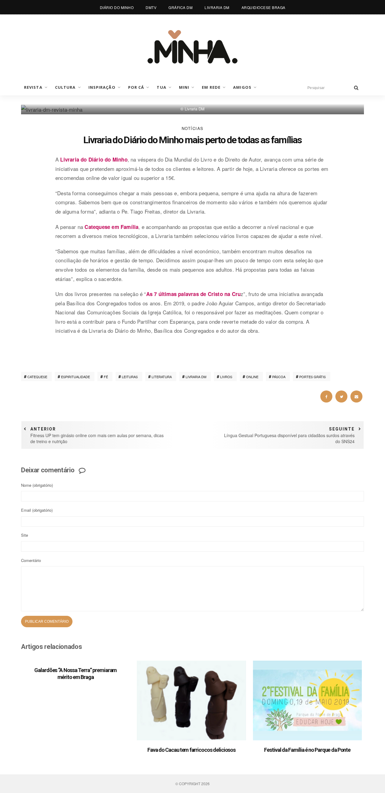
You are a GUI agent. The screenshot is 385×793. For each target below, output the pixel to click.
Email (37, 510)
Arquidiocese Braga (263, 7)
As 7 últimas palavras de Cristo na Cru (193, 294)
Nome (37, 485)
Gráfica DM (180, 7)
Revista (33, 87)
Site (24, 535)
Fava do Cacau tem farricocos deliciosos (191, 750)
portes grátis (312, 376)
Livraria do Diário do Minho (93, 159)
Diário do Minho (117, 7)
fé (106, 376)
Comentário (31, 560)
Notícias (193, 128)
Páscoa (278, 376)
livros (226, 376)
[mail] (356, 396)
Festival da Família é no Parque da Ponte (307, 750)
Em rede (211, 87)
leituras (130, 376)
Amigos (242, 87)
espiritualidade (75, 376)
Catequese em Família (111, 226)
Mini (184, 87)
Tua (161, 87)
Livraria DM (217, 7)
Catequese (37, 376)
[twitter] (341, 396)
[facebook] (326, 396)
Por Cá (136, 87)
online (252, 376)
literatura (162, 376)
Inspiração (102, 87)
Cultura (65, 87)
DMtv (151, 7)
